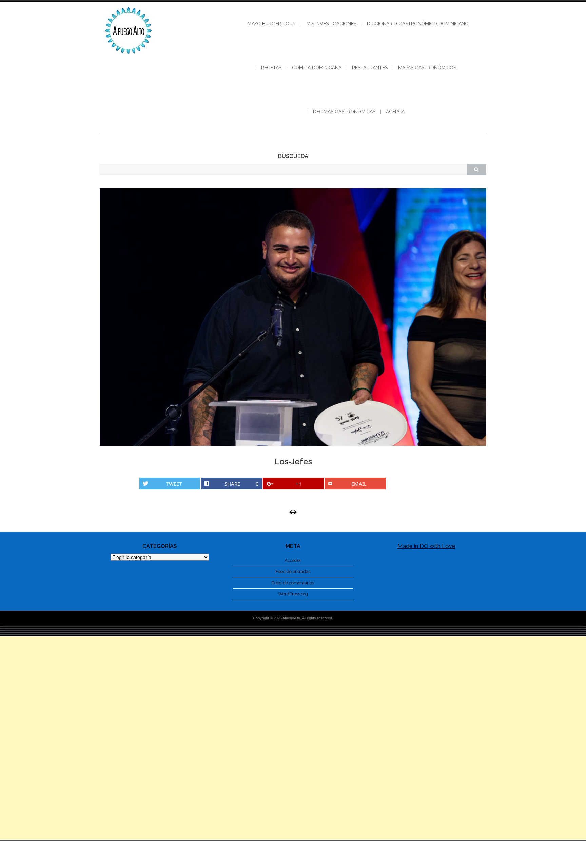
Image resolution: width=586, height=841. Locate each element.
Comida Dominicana (316, 67)
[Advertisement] (293, 738)
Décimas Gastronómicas (344, 111)
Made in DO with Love (426, 546)
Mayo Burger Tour (272, 23)
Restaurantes (370, 67)
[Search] (476, 169)
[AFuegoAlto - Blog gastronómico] (128, 57)
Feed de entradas (292, 571)
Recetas (271, 67)
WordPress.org (293, 593)
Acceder (293, 560)
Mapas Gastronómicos (427, 67)
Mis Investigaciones (331, 23)
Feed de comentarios (293, 582)
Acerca (395, 111)
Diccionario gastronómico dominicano (418, 23)
